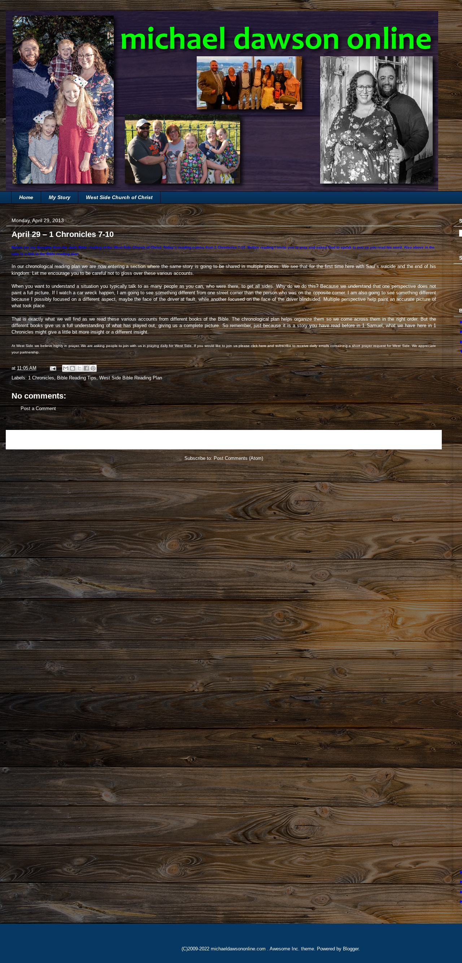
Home (26, 197)
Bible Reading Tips (76, 378)
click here (258, 346)
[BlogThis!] (72, 368)
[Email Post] (52, 368)
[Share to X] (79, 368)
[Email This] (65, 368)
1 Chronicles (41, 378)
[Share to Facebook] (86, 368)
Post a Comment (38, 408)
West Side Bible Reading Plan (130, 378)
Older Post (422, 439)
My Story (59, 197)
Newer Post (27, 439)
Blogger (350, 948)
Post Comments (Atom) (238, 458)
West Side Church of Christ (119, 197)
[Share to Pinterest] (93, 368)
